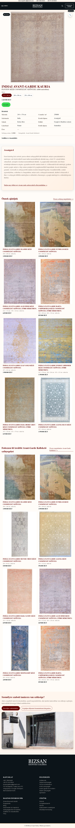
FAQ (4, 813)
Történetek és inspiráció (11, 807)
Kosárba (6, 105)
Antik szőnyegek (44, 786)
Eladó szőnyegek (45, 790)
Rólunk (41, 801)
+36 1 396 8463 (40, 0)
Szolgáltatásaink (44, 803)
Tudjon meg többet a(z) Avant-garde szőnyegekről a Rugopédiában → (25, 185)
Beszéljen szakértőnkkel (10, 708)
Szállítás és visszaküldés (9, 138)
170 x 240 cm (6, 95)
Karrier (41, 805)
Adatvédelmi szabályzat (47, 807)
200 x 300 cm (17, 95)
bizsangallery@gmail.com (26, 0)
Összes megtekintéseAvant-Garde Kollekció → (60, 449)
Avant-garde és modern (47, 788)
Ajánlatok (42, 792)
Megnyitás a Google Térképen (13, 788)
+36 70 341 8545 (52, 0)
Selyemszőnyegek (45, 782)
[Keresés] (62, 6)
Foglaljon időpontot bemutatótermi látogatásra (36, 708)
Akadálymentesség (45, 809)
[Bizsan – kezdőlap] (37, 6)
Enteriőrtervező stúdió (10, 801)
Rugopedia (6, 803)
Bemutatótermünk (9, 790)
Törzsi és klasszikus (45, 784)
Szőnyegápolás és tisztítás (11, 809)
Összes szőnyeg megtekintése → (63, 199)
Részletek (5, 111)
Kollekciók (42, 780)
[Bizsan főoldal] (37, 762)
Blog (4, 805)
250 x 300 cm (28, 95)
